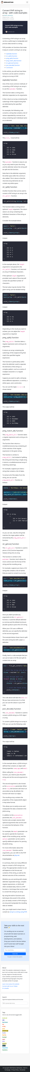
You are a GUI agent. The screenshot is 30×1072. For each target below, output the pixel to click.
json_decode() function (13, 65)
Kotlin (4, 1033)
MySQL (4, 1035)
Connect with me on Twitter (10, 986)
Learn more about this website (10, 984)
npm (3, 1039)
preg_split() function (12, 58)
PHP (3, 1041)
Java (3, 1028)
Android (4, 1018)
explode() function (11, 54)
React (4, 1045)
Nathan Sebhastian (8, 15)
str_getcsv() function (12, 63)
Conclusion (9, 67)
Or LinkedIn (5, 988)
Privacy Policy (15, 1070)
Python (4, 1043)
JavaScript (5, 1031)
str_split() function (11, 56)
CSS (3, 1020)
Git (3, 1024)
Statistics (5, 1050)
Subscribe (15, 954)
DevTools (5, 1022)
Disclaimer (22, 1070)
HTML (4, 1026)
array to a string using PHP (18, 912)
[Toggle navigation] (27, 2)
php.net (16, 855)
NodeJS (4, 1037)
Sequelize (5, 1048)
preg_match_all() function (13, 61)
